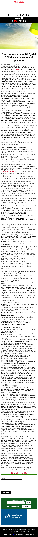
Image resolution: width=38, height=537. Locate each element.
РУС (15, 21)
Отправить (6, 492)
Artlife (13, 534)
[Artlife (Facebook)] (28, 15)
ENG (24, 21)
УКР (20, 21)
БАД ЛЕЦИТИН (8, 171)
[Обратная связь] (20, 15)
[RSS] (26, 15)
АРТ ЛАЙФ (16, 69)
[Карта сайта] (23, 15)
